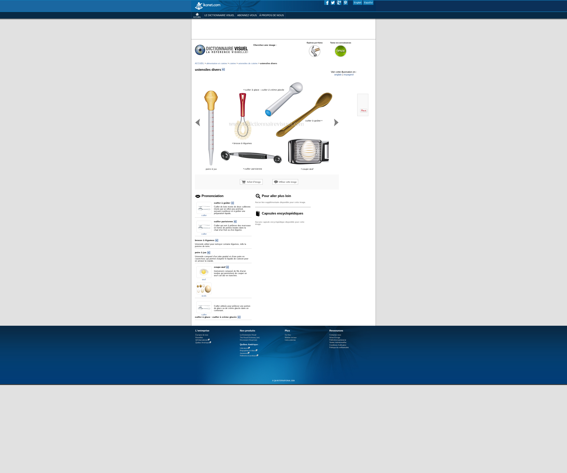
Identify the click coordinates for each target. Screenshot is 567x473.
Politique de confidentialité (339, 348)
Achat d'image (334, 338)
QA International (201, 340)
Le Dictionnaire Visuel (248, 335)
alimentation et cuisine (216, 63)
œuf (204, 279)
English (357, 2)
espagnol (348, 74)
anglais (338, 74)
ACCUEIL (199, 63)
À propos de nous (201, 335)
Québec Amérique (202, 343)
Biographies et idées (247, 351)
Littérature (243, 348)
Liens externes (290, 340)
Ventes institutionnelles (337, 342)
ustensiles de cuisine (248, 63)
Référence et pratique (248, 356)
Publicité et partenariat (337, 340)
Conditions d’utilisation (337, 345)
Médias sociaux (291, 338)
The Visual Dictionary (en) (250, 338)
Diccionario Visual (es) (248, 340)
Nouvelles (199, 338)
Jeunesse (243, 353)
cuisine (232, 63)
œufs (204, 296)
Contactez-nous (335, 335)
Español (368, 2)
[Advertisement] (283, 29)
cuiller (204, 215)
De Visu (288, 335)
